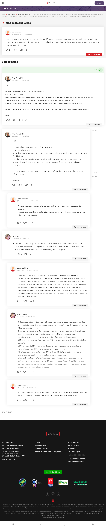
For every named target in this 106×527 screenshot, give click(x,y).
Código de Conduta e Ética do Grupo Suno (11, 452)
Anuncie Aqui (74, 452)
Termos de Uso (8, 460)
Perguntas (11, 14)
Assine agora (53, 472)
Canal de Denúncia (76, 455)
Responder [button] (95, 54)
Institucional (8, 442)
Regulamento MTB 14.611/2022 (48, 452)
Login (37, 442)
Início (3, 14)
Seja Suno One (41, 448)
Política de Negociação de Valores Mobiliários (13, 456)
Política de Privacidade (12, 445)
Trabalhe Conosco (76, 458)
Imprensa (72, 448)
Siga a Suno (73, 445)
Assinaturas (40, 445)
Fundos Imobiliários (24, 14)
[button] (7, 50)
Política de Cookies (10, 448)
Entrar (99, 3)
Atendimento (74, 442)
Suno (9, 9)
